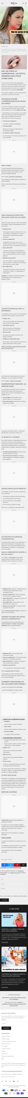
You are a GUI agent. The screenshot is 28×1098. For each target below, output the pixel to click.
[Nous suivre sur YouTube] (14, 1081)
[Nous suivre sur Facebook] (2, 1081)
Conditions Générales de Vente (8, 1041)
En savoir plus (4, 942)
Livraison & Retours (6, 1036)
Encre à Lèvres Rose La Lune (8, 1076)
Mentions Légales (5, 1039)
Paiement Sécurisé (5, 1044)
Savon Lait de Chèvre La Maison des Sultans (11, 1074)
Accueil (3, 49)
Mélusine (3, 1019)
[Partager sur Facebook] (4, 865)
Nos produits (4, 1046)
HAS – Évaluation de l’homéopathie (14, 176)
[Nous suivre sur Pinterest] (10, 1081)
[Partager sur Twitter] (11, 865)
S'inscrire (6, 1028)
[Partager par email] (23, 865)
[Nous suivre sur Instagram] (6, 1081)
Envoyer (4, 900)
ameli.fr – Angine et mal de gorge (13, 381)
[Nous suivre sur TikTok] (18, 1081)
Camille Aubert (8, 859)
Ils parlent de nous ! (6, 1048)
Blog (2, 1058)
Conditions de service (14, 872)
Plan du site (4, 1053)
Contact (3, 1051)
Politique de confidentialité (7, 1056)
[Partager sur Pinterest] (17, 865)
